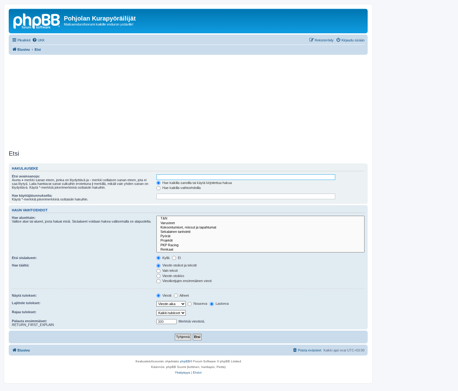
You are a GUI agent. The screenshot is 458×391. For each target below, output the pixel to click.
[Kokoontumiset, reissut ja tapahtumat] (260, 227)
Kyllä (165, 258)
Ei (179, 258)
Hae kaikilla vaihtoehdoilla (181, 188)
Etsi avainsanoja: (26, 176)
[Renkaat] (260, 249)
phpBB (185, 361)
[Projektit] (260, 240)
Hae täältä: (20, 265)
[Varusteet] (260, 223)
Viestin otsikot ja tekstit (179, 265)
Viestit (166, 295)
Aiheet (184, 295)
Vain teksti (169, 270)
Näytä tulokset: (24, 295)
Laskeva (222, 303)
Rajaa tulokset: (24, 312)
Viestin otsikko (172, 276)
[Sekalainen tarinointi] (260, 232)
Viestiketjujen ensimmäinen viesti (186, 281)
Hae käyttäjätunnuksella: (32, 195)
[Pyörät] (260, 236)
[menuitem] (38, 40)
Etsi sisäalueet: (24, 258)
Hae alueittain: (24, 217)
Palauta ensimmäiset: (29, 321)
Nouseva (200, 303)
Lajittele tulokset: (26, 303)
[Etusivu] (37, 20)
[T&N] (260, 218)
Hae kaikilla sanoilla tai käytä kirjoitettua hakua (196, 183)
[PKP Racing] (260, 245)
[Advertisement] (196, 101)
